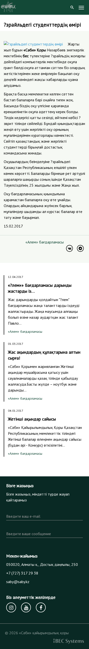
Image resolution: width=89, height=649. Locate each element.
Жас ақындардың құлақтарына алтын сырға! (44, 355)
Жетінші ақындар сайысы (32, 419)
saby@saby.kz (17, 581)
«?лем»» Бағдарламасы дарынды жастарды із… (39, 288)
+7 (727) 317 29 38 (22, 573)
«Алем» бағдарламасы (44, 242)
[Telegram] (80, 248)
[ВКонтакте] (69, 248)
